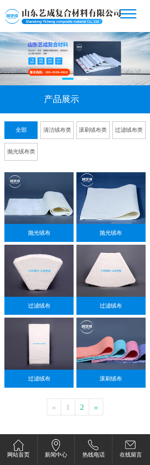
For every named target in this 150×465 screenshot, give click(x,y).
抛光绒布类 (21, 152)
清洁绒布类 (57, 130)
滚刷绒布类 (93, 130)
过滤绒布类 (129, 130)
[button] (68, 79)
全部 (21, 130)
